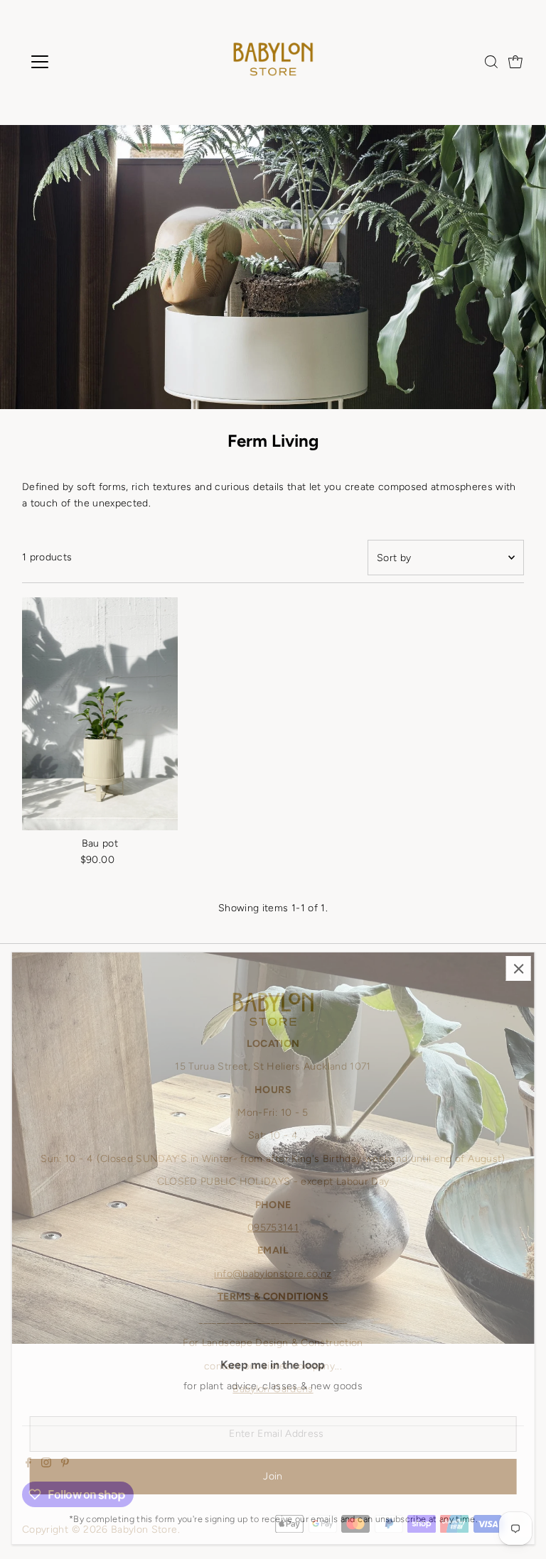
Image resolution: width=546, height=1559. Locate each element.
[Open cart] (515, 61)
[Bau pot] (100, 713)
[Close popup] (518, 968)
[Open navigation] (81, 62)
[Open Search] (491, 61)
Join (272, 1476)
